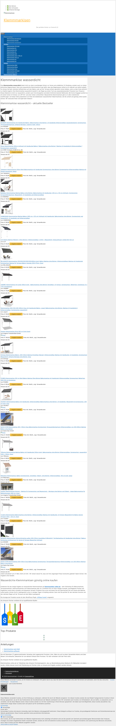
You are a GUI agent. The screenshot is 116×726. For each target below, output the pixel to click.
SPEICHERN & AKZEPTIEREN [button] (9, 724)
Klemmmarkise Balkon (10, 74)
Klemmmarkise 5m (11, 61)
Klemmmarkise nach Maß (12, 649)
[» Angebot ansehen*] (7, 121)
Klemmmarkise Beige (12, 67)
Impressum (8, 673)
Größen (6, 44)
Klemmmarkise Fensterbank (14, 38)
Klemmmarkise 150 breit (13, 46)
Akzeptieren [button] (14, 681)
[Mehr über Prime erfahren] (3, 335)
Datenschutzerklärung (11, 671)
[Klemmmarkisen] (9, 13)
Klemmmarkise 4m (11, 59)
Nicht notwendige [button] (6, 715)
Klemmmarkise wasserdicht (14, 42)
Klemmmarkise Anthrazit (13, 70)
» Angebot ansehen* (16, 128)
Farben (6, 63)
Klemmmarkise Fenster (13, 40)
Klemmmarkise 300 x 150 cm (14, 55)
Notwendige (6, 707)
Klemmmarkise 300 (12, 53)
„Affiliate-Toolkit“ (42, 597)
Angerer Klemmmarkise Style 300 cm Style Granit (15, 331)
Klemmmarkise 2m (11, 48)
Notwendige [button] (4, 705)
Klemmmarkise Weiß (12, 65)
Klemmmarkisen (17, 20)
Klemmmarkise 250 (12, 50)
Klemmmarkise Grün (12, 72)
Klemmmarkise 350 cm (13, 57)
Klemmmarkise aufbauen (12, 651)
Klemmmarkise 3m (11, 52)
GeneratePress (29, 676)
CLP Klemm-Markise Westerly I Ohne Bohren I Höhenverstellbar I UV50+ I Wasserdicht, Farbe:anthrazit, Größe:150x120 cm (37, 240)
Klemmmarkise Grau (12, 69)
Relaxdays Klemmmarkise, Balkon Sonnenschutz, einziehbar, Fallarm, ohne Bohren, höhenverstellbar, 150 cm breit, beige (36, 475)
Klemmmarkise (8, 37)
